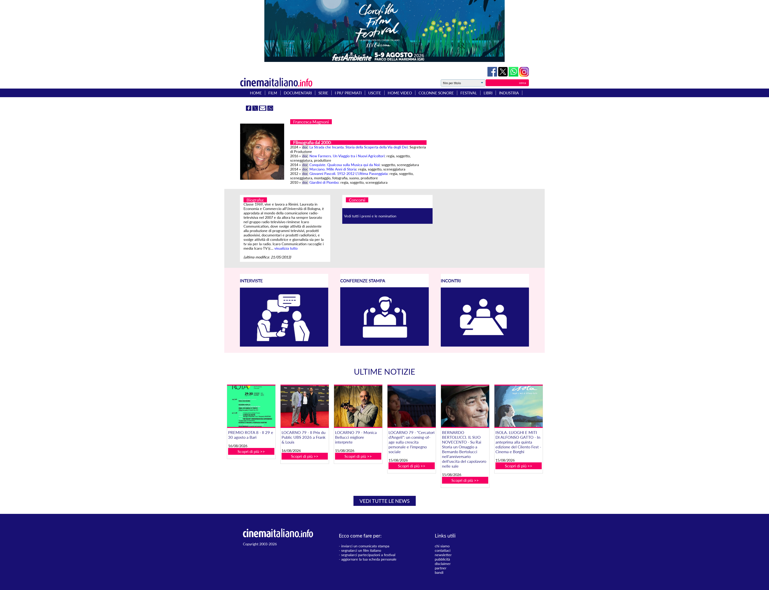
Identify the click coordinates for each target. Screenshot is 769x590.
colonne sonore (436, 93)
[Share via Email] (263, 109)
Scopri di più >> (251, 451)
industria (509, 93)
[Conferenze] (384, 344)
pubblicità (442, 559)
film (272, 93)
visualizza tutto (286, 248)
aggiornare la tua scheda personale (369, 559)
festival (468, 93)
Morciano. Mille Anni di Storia (332, 169)
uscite (374, 93)
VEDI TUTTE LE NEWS (384, 501)
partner (441, 568)
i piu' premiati (348, 93)
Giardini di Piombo (323, 182)
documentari (298, 93)
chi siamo (442, 546)
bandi (439, 572)
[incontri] (485, 345)
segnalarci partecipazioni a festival (368, 555)
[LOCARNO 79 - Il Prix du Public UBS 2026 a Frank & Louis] (305, 406)
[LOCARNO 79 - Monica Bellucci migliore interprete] (358, 406)
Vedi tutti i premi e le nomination (370, 216)
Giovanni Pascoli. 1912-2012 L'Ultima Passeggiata (348, 173)
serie (323, 93)
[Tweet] (503, 75)
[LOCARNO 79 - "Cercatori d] (412, 406)
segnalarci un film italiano (361, 550)
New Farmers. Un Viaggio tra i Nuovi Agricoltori (346, 156)
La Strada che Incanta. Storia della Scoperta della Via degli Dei (358, 147)
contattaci (442, 550)
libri (488, 93)
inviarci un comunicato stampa (365, 546)
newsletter (443, 555)
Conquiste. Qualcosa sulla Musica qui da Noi (344, 164)
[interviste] (284, 345)
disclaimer (443, 563)
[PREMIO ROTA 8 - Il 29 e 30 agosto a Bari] (251, 406)
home (256, 93)
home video (400, 93)
